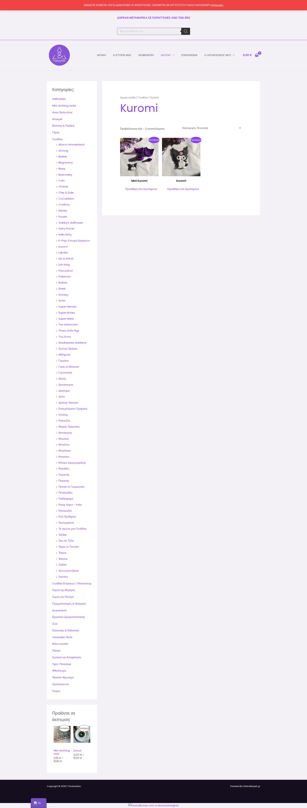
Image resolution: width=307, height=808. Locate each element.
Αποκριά (57, 119)
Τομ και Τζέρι (66, 540)
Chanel (63, 186)
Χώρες (56, 691)
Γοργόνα (63, 360)
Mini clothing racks (64, 105)
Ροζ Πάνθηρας (67, 516)
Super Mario (66, 318)
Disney (62, 210)
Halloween (59, 99)
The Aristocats (68, 324)
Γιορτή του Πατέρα (63, 597)
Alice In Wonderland (71, 144)
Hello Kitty (65, 234)
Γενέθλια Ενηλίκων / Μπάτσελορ (71, 583)
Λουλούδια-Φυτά (62, 637)
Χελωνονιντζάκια (68, 571)
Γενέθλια (57, 139)
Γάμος (56, 132)
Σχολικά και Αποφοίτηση (66, 657)
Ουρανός (63, 474)
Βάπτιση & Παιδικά (63, 126)
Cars (61, 180)
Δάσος (62, 378)
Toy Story (64, 336)
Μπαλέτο (63, 444)
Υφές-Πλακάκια (61, 664)
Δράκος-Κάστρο (68, 402)
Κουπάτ (166, 55)
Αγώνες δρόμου (67, 348)
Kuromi (63, 246)
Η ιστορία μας (122, 55)
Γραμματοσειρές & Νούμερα (69, 603)
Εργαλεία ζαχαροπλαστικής (68, 617)
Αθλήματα (64, 354)
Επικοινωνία (189, 55)
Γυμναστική (65, 372)
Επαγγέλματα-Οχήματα (72, 408)
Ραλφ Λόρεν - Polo (70, 505)
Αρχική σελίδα (128, 97)
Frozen (62, 216)
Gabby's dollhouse (70, 222)
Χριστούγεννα (60, 684)
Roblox (62, 282)
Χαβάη (62, 564)
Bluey (61, 168)
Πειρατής (63, 481)
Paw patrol (65, 270)
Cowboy (63, 204)
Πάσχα (56, 650)
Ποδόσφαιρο (65, 498)
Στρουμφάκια (66, 522)
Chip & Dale (66, 192)
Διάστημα (64, 391)
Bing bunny (65, 162)
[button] (172, 55)
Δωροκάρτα (59, 610)
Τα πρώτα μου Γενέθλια (72, 529)
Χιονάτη (63, 577)
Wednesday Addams (72, 343)
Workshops (146, 55)
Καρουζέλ (64, 420)
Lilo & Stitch (66, 258)
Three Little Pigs (68, 330)
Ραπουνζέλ (65, 511)
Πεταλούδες (65, 492)
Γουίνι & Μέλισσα (68, 367)
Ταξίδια (62, 535)
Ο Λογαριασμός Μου (217, 55)
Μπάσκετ (63, 457)
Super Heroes (67, 306)
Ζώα (55, 624)
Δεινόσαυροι (65, 384)
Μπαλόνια (64, 450)
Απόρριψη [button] (217, 5)
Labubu (63, 252)
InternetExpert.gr (251, 786)
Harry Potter (66, 228)
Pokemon (64, 276)
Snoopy (63, 294)
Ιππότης (63, 415)
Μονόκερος (65, 433)
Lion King (64, 264)
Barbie (62, 156)
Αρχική (101, 55)
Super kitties (66, 312)
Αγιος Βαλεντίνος (62, 112)
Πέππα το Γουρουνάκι (71, 487)
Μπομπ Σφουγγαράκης (72, 463)
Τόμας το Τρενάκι (68, 547)
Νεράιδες (63, 468)
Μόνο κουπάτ (60, 644)
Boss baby (65, 174)
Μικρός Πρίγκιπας (69, 426)
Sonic (62, 300)
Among (63, 150)
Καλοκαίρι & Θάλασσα (65, 630)
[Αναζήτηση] (185, 31)
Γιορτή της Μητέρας (63, 590)
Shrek (62, 288)
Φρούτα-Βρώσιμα (63, 677)
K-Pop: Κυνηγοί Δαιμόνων (74, 240)
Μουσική (63, 439)
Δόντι (61, 396)
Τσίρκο (62, 553)
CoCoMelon (66, 198)
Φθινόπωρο (59, 670)
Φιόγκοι (62, 559)
